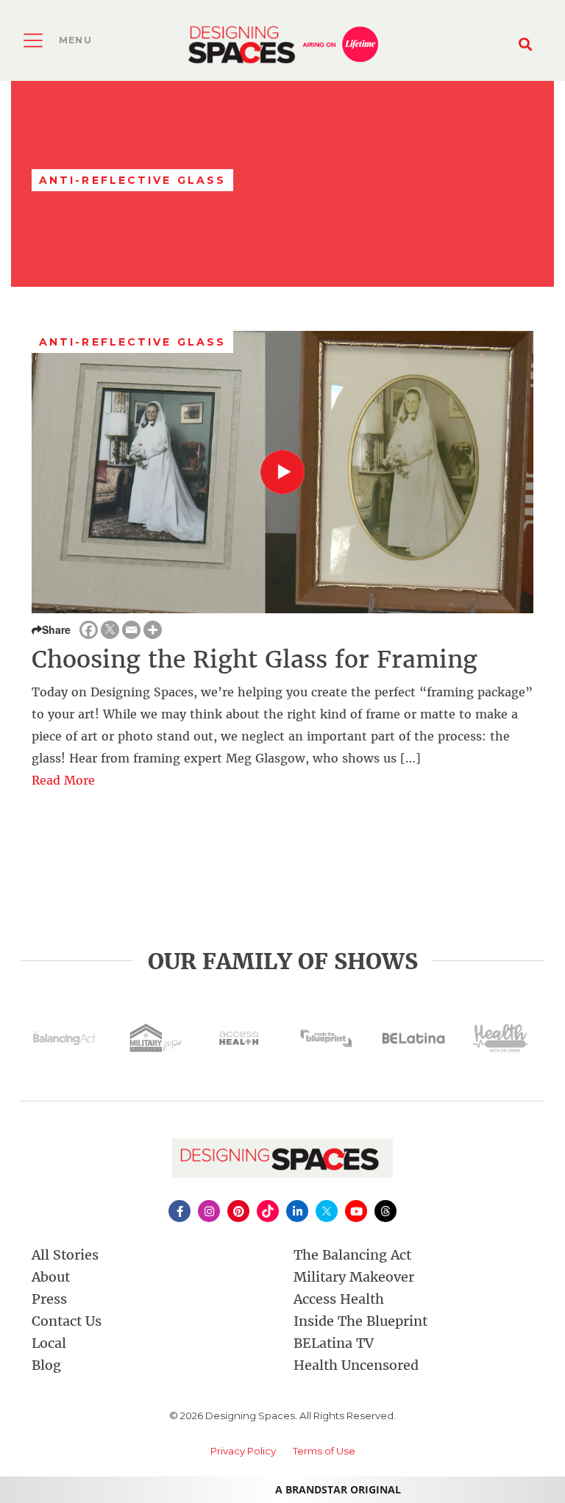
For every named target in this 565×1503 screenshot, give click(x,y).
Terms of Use (324, 1451)
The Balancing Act (352, 1254)
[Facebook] (88, 630)
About (51, 1276)
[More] (152, 630)
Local (49, 1343)
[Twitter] (110, 630)
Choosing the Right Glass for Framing (254, 659)
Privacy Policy (243, 1451)
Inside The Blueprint (360, 1321)
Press (49, 1298)
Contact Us (67, 1321)
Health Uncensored (356, 1365)
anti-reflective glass (132, 342)
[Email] (131, 630)
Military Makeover (354, 1276)
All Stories (65, 1254)
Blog (46, 1365)
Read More (63, 780)
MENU (75, 40)
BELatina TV (334, 1343)
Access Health (339, 1298)
